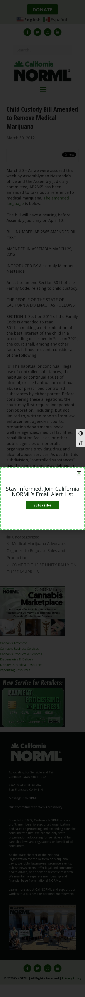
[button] (79, 473)
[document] (42, 498)
